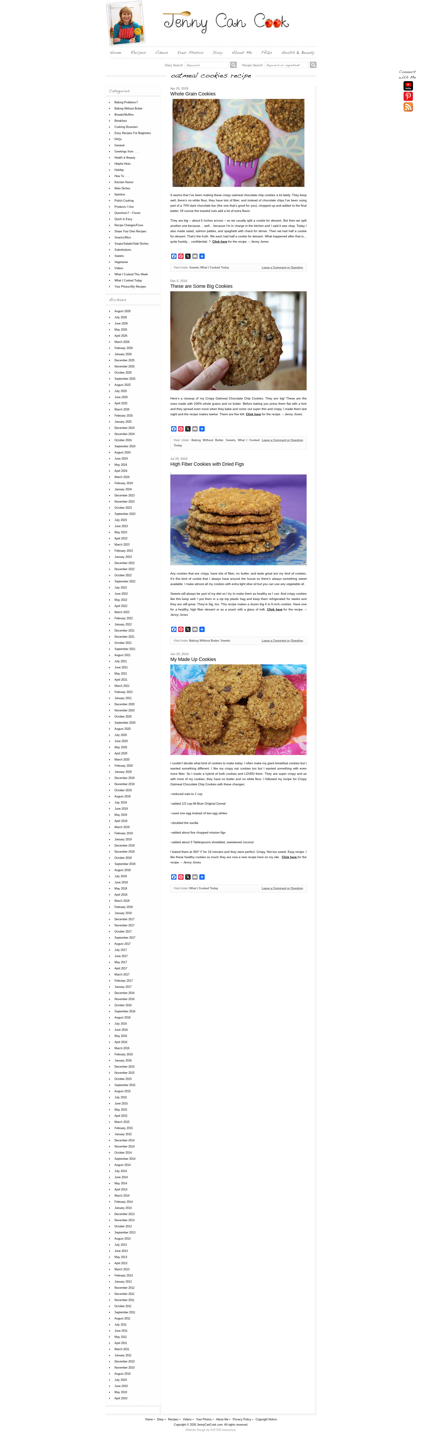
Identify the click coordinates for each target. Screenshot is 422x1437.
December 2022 (125, 563)
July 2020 (121, 735)
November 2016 (125, 999)
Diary (160, 1419)
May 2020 (121, 747)
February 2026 (124, 348)
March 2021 (122, 685)
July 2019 (121, 802)
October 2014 (123, 1152)
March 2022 (122, 612)
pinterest (408, 96)
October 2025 (123, 372)
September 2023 (125, 513)
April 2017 (121, 968)
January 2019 (123, 839)
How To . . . (122, 176)
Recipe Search (252, 65)
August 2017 (123, 943)
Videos (119, 268)
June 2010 (121, 1386)
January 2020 (123, 771)
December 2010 (125, 1361)
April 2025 (121, 403)
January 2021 (123, 698)
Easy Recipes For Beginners (133, 133)
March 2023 (122, 544)
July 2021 (121, 661)
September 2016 (125, 1011)
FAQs (118, 139)
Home (149, 1419)
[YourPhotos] (190, 52)
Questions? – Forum (127, 213)
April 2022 (121, 606)
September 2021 (125, 649)
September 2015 (125, 1085)
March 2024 (122, 477)
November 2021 (125, 636)
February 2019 (124, 833)
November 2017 (125, 925)
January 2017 (123, 986)
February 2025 (124, 415)
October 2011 (123, 1306)
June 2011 (121, 1330)
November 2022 (125, 569)
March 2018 (122, 900)
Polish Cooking (124, 200)
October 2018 (123, 857)
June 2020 (121, 741)
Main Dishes (122, 188)
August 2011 (122, 1318)
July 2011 (121, 1324)
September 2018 (125, 864)
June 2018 (121, 882)
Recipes (173, 1419)
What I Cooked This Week (131, 274)
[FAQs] (266, 52)
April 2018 (121, 894)
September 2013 (125, 1232)
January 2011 (123, 1355)
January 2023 (123, 556)
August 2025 (123, 385)
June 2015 (121, 1103)
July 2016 (121, 1023)
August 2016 (123, 1017)
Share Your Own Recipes (130, 231)
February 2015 (124, 1128)
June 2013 (121, 1251)
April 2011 (121, 1343)
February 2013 (124, 1275)
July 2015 (121, 1097)
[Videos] (161, 52)
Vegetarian (121, 262)
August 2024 (123, 452)
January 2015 (123, 1134)
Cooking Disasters (126, 127)
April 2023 (121, 538)
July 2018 (121, 876)
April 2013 (121, 1263)
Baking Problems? (126, 102)
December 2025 (125, 360)
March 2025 (122, 409)
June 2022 (121, 593)
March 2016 (122, 1048)
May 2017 (121, 962)
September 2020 (125, 722)
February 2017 (124, 980)
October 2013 (123, 1226)
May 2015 (121, 1109)
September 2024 (125, 446)
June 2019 (121, 808)
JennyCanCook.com (210, 1424)
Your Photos (204, 1419)
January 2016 (123, 1060)
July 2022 (121, 587)
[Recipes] (138, 52)
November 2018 (125, 851)
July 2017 (121, 950)
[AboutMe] (242, 52)
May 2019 (121, 814)
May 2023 (121, 532)
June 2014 (121, 1177)
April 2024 (121, 470)
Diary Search (174, 65)
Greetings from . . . (127, 151)
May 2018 (121, 888)
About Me (222, 1419)
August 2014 (123, 1165)
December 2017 (125, 919)
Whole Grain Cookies (193, 94)
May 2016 (121, 1036)
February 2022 (124, 618)
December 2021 (125, 630)
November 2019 (125, 784)
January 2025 (123, 421)
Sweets (194, 267)
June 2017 (121, 956)
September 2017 (125, 937)
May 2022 (121, 599)
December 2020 (125, 704)
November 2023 (125, 501)
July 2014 (121, 1171)
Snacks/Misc (123, 237)
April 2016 (121, 1042)
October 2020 (123, 716)
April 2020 (121, 753)
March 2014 (122, 1195)
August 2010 (123, 1373)
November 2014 (125, 1146)
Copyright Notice (266, 1419)
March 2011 (122, 1349)
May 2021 (121, 673)
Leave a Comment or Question (282, 267)
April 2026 (121, 335)
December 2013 (125, 1214)
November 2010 (125, 1367)
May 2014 (121, 1183)
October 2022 (123, 575)
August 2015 (123, 1091)
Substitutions (123, 249)
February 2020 (124, 765)
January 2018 (123, 913)
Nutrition (120, 194)
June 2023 (121, 526)
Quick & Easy (123, 219)
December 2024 (125, 427)
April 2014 (121, 1189)
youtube (408, 86)
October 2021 (123, 642)
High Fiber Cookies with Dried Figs (207, 464)
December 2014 (125, 1140)
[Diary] (217, 52)
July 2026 (121, 317)
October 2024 (123, 440)
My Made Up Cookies (193, 659)
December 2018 (125, 845)
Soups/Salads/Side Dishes (132, 243)
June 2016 (121, 1029)
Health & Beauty (125, 157)
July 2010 (121, 1380)
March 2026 (122, 342)
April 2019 (121, 821)
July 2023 (121, 520)
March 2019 (122, 827)
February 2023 (124, 550)
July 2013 (121, 1244)
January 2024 (123, 489)
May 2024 (121, 464)
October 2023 (123, 507)
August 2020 (123, 728)
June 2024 (121, 458)
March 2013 (122, 1269)
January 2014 (123, 1208)
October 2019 (123, 790)
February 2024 (124, 483)
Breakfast (121, 120)
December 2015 (125, 1066)
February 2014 (124, 1201)
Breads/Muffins (124, 114)
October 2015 (123, 1079)
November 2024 (125, 434)
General (119, 145)
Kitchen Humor (124, 182)
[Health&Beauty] (298, 52)
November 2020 (125, 710)
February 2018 (124, 907)
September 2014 (125, 1158)
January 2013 (123, 1281)
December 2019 (125, 778)
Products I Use (124, 206)
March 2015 (122, 1122)
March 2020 (122, 759)
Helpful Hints (123, 163)
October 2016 (123, 1005)
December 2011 (124, 1294)
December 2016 (125, 993)
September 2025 (125, 378)
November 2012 (125, 1287)
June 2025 (121, 397)
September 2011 (125, 1312)
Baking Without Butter (207, 440)
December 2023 (125, 495)
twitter (408, 107)
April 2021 (121, 679)
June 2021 (121, 667)
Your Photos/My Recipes (130, 286)
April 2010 (121, 1398)
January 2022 (123, 624)
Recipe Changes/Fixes (129, 225)
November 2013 (125, 1220)
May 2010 (121, 1392)
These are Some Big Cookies (201, 286)
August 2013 (123, 1238)
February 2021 (124, 692)
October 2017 (123, 931)
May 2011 (121, 1337)
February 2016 (124, 1054)
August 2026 (123, 311)
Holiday (119, 170)
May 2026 (121, 329)
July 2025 (121, 391)
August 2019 (123, 796)
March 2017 (122, 974)
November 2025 (125, 366)
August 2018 (123, 870)
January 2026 (123, 354)
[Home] (115, 52)
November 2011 (124, 1300)
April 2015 (121, 1115)
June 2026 (121, 323)
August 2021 (123, 655)
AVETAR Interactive (223, 1430)
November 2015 (125, 1072)
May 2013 (121, 1257)
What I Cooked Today (214, 267)
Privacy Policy (242, 1419)
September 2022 (125, 581)
